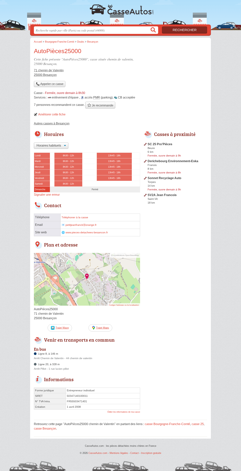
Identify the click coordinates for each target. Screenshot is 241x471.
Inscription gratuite (151, 453)
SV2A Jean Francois (162, 195)
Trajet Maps (102, 327)
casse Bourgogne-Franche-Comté (167, 424)
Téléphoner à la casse (75, 217)
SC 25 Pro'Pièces (160, 144)
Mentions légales (119, 453)
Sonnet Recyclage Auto (164, 178)
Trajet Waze (62, 327)
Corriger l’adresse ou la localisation (124, 305)
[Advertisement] (175, 72)
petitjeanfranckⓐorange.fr (81, 225)
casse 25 (198, 424)
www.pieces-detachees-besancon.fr (87, 232)
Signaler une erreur (47, 194)
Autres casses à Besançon (51, 123)
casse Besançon (45, 428)
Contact (134, 453)
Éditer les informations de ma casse (124, 412)
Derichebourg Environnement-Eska (173, 161)
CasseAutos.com (120, 13)
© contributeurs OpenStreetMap (125, 255)
